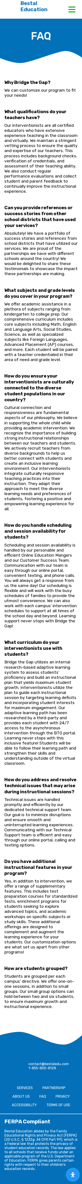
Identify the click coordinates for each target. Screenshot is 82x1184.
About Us (21, 1096)
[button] (71, 9)
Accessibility (24, 1105)
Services (25, 1088)
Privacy (63, 1096)
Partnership (53, 1088)
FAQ (42, 1096)
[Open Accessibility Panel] (73, 1175)
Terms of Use (58, 1105)
